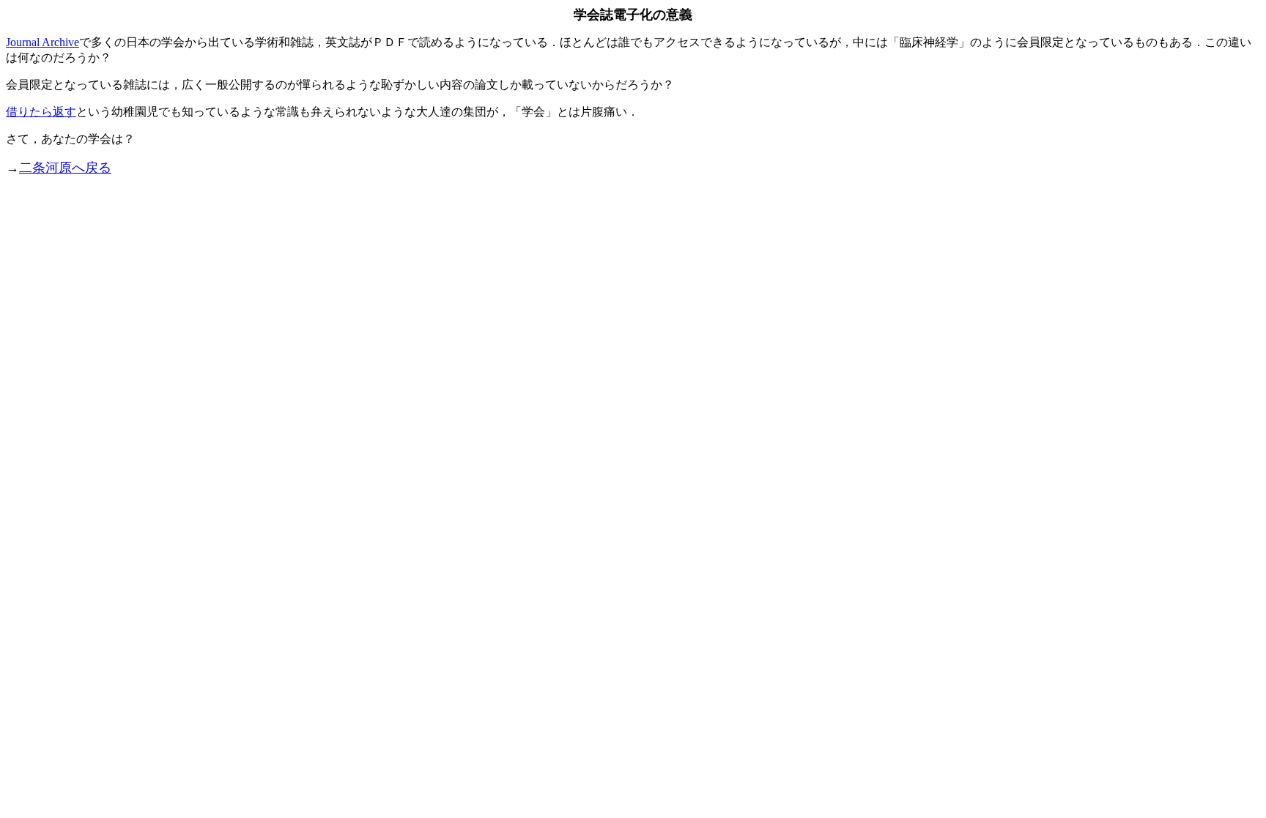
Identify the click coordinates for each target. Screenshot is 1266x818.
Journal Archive (42, 42)
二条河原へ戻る (65, 167)
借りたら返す (41, 111)
